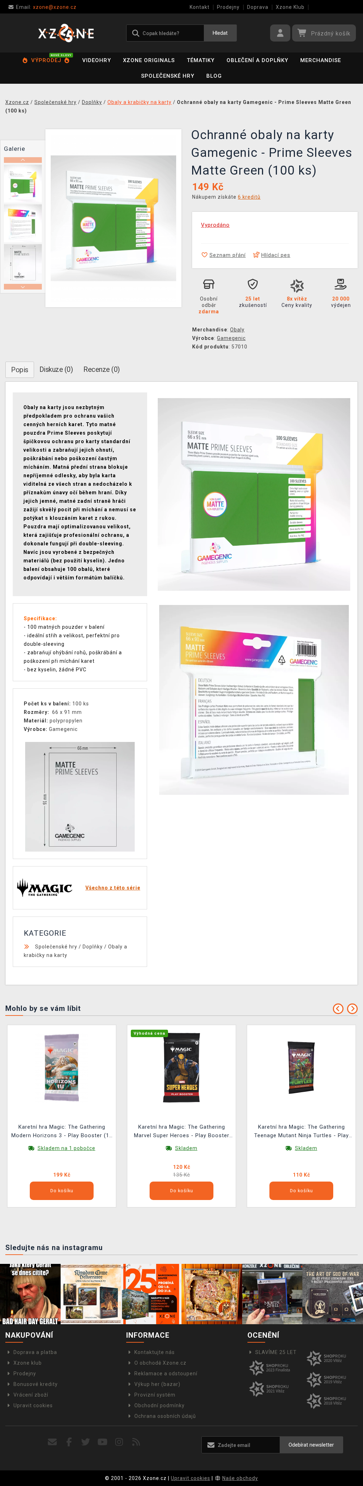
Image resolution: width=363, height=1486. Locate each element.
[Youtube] (102, 1442)
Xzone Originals (149, 60)
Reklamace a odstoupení (165, 1373)
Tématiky (200, 60)
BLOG (214, 76)
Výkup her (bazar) (157, 1384)
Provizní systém (154, 1395)
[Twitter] (85, 1442)
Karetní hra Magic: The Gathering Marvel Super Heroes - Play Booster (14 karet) (181, 1132)
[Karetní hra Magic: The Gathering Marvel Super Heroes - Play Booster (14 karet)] (181, 1067)
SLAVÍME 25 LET (276, 1352)
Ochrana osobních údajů (165, 1416)
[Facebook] (69, 1442)
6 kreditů (249, 197)
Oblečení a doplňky (257, 60)
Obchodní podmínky (159, 1405)
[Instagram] (119, 1442)
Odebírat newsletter (311, 1445)
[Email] (52, 1442)
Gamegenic (231, 338)
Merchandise (320, 60)
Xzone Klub (290, 7)
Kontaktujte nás (154, 1352)
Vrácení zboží (30, 1395)
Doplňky (93, 947)
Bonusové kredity (35, 1384)
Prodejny (228, 7)
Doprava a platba (35, 1352)
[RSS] (136, 1442)
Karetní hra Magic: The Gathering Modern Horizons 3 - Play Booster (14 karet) (61, 1132)
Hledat (220, 33)
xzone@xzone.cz (46, 7)
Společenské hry (167, 76)
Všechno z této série (112, 888)
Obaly (237, 329)
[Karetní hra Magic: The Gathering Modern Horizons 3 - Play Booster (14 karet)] (61, 1067)
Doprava (257, 7)
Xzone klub (27, 1363)
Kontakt (200, 7)
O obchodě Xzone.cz (160, 1363)
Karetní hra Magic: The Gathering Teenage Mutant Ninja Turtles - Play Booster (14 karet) (301, 1132)
